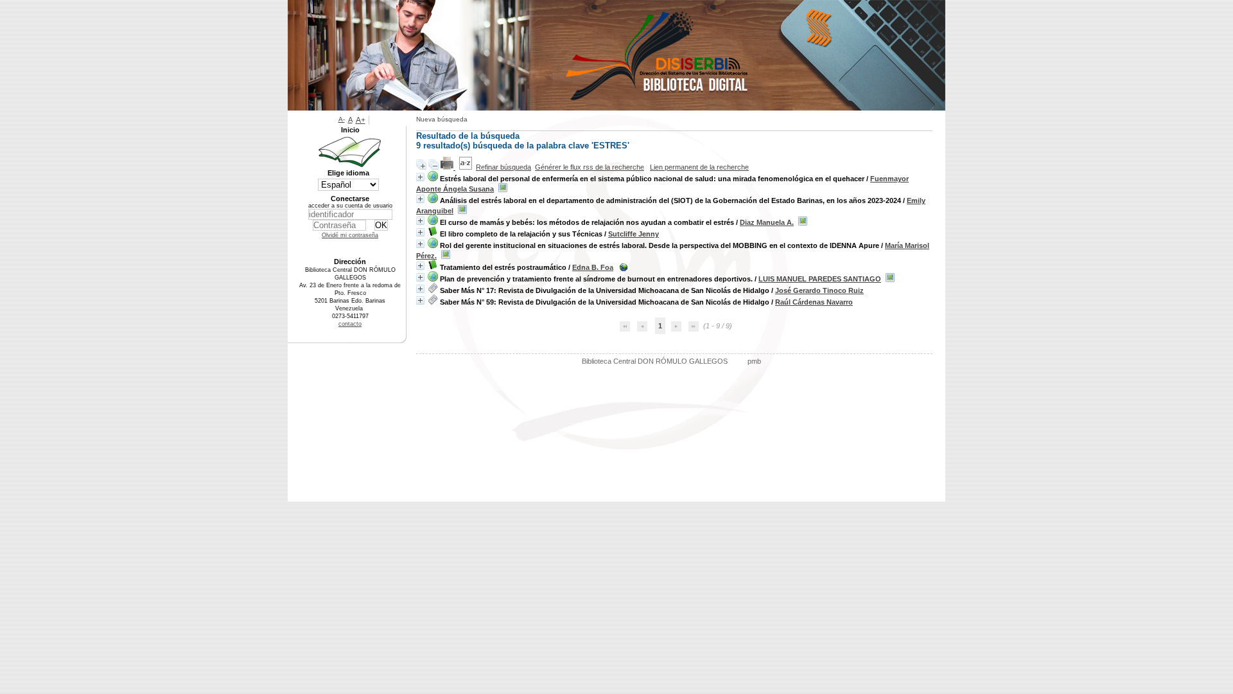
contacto (350, 324)
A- (341, 119)
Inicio (350, 130)
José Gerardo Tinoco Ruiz (819, 290)
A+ (360, 120)
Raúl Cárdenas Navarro (814, 302)
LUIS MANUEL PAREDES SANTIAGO (819, 279)
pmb (754, 361)
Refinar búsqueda (503, 167)
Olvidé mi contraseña (350, 235)
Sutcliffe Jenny (633, 234)
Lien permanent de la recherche (699, 167)
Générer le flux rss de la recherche (589, 167)
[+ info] (420, 177)
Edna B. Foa (592, 267)
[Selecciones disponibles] (465, 167)
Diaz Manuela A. (767, 222)
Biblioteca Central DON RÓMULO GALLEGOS (655, 361)
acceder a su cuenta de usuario (350, 205)
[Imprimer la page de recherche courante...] (448, 167)
